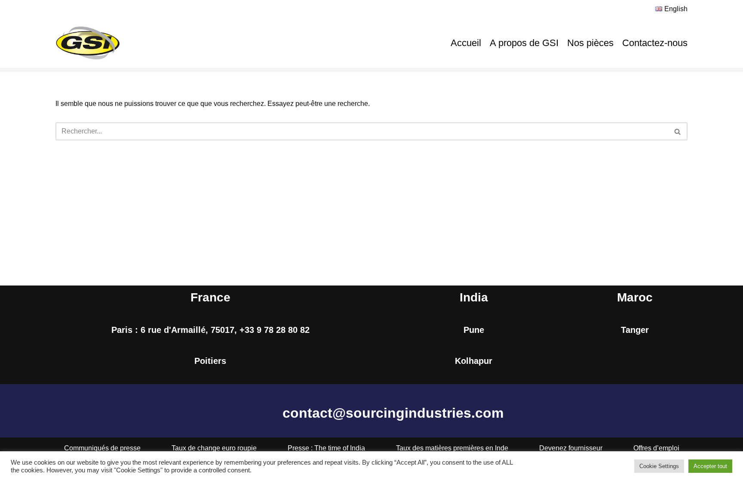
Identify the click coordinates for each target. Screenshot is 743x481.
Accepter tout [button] (710, 466)
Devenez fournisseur (570, 448)
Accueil (466, 42)
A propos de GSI (524, 42)
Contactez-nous (655, 42)
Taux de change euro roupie (214, 448)
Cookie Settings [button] (659, 466)
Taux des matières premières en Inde (452, 448)
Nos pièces (590, 42)
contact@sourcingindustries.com (393, 413)
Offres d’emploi (656, 448)
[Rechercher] (678, 131)
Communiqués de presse (102, 448)
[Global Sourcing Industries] (87, 43)
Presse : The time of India (326, 448)
